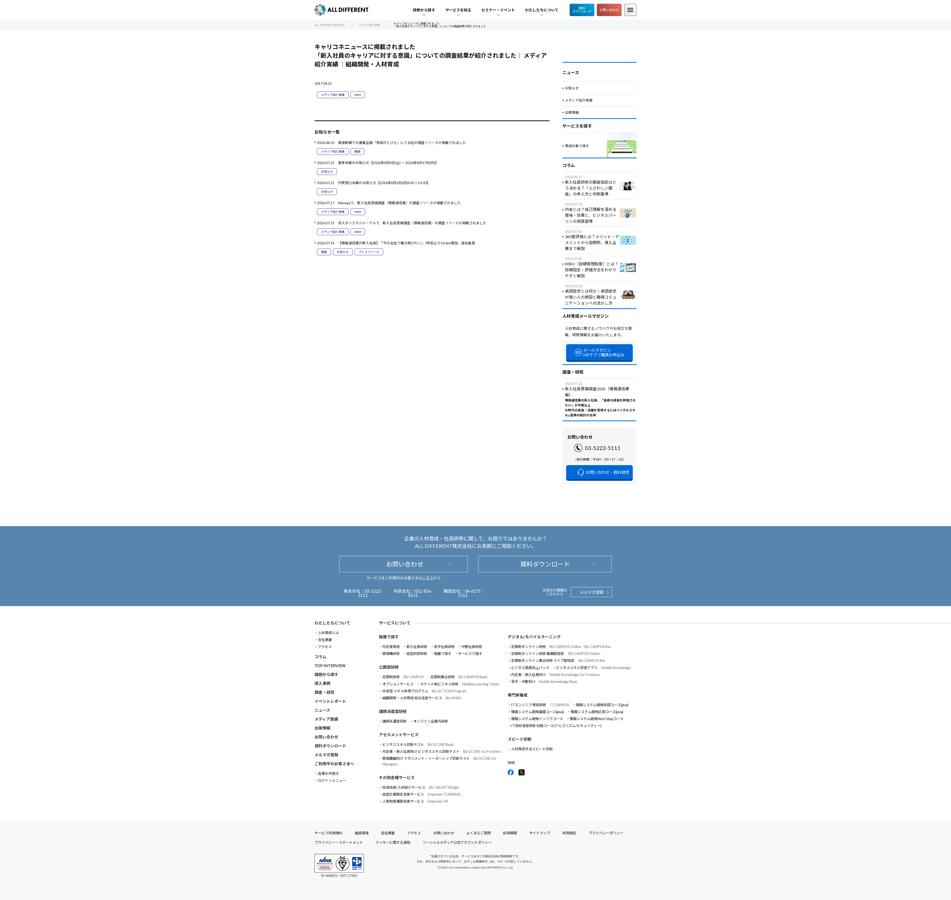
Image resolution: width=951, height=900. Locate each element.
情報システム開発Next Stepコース (596, 719)
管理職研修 (391, 653)
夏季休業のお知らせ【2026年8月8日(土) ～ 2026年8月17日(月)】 (388, 163)
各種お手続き (328, 773)
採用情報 (510, 833)
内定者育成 (391, 647)
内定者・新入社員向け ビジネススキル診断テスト (441, 751)
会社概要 (325, 640)
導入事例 (322, 683)
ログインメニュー (332, 780)
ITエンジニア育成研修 (540, 705)
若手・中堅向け (544, 681)
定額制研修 (403, 677)
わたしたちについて (332, 622)
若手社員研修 (444, 647)
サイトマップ (539, 833)
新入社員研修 (416, 647)
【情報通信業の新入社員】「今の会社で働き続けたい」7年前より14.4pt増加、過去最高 (406, 243)
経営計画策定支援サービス (421, 794)
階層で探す (442, 653)
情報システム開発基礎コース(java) (537, 712)
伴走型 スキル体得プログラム (424, 691)
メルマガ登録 (592, 592)
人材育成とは (328, 633)
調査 (324, 252)
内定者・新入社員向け (555, 675)
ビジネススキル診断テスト (418, 744)
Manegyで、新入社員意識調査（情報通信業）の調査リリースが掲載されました (399, 203)
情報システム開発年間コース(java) (602, 705)
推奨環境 (362, 833)
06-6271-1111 (470, 593)
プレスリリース (369, 252)
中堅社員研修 (471, 647)
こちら (427, 578)
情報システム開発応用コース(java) (597, 712)
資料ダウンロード (582, 9)
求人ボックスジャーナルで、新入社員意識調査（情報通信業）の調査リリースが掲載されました (412, 223)
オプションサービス (398, 684)
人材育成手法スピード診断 (532, 749)
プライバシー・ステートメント (339, 842)
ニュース (322, 710)
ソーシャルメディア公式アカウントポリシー (457, 842)
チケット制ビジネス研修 (459, 684)
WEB (357, 95)
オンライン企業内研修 (430, 721)
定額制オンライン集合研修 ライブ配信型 (558, 660)
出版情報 (572, 112)
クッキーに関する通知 (392, 842)
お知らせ (327, 171)
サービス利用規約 (328, 833)
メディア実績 (326, 719)
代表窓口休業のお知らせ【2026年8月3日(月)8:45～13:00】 (384, 183)
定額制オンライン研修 (561, 647)
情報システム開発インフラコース (537, 719)
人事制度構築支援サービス (415, 801)
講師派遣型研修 (394, 721)
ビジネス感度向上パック (530, 668)
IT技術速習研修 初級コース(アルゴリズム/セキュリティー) (556, 726)
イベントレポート (330, 701)
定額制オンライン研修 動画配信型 (555, 653)
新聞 (357, 151)
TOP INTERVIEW (330, 665)
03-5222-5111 (603, 448)
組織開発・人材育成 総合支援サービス (421, 698)
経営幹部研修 (416, 653)
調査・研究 (324, 692)
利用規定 (569, 833)
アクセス (325, 647)
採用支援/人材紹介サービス (420, 787)
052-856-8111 (420, 593)
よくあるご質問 (478, 833)
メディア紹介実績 (332, 95)
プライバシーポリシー (606, 833)
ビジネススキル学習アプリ (593, 668)
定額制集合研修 (459, 677)
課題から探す (326, 674)
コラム (320, 656)
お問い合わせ (609, 10)
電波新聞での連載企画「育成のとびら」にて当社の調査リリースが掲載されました (402, 143)
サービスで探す (470, 653)
